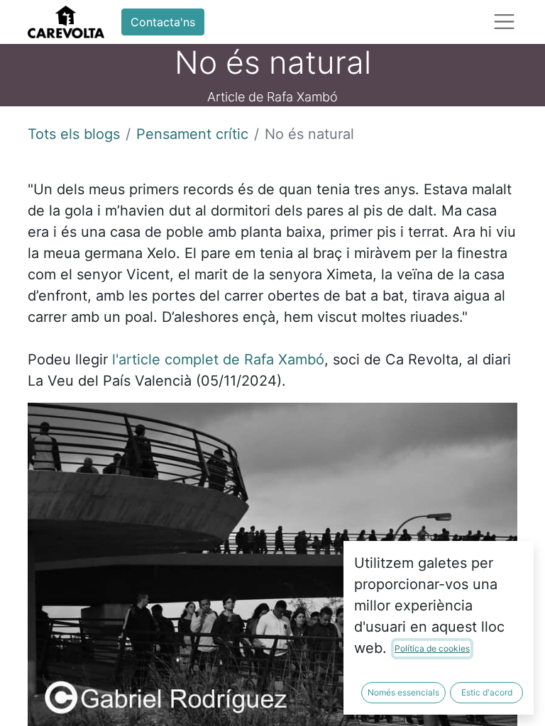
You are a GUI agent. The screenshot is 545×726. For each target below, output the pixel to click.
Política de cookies (432, 648)
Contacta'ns (163, 22)
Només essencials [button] (403, 692)
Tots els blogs (74, 134)
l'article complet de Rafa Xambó (218, 359)
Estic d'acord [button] (486, 692)
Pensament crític (192, 134)
